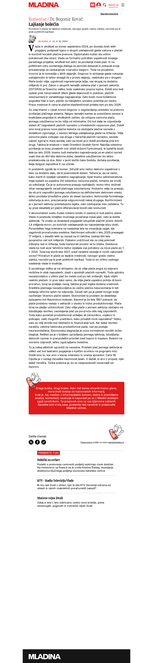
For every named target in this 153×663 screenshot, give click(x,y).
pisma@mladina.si (116, 442)
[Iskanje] (104, 5)
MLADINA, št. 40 (46, 41)
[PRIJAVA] (98, 5)
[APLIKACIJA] (92, 5)
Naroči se (113, 5)
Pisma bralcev (87, 442)
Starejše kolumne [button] (109, 14)
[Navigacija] (122, 4)
